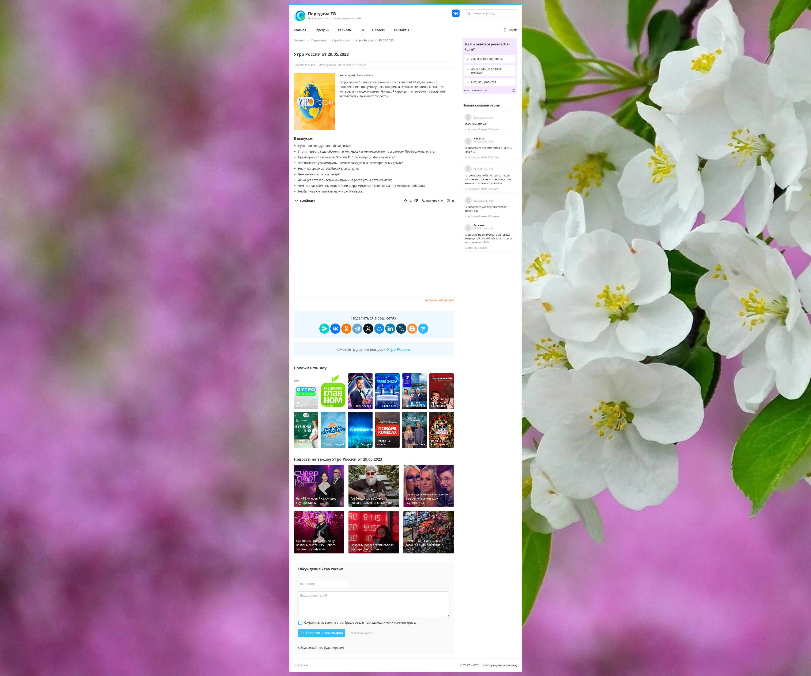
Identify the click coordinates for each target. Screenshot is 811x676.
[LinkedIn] (390, 329)
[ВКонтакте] (335, 329)
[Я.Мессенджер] (324, 329)
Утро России (341, 40)
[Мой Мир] (379, 329)
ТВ (362, 30)
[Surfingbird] (423, 329)
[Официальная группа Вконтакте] (456, 15)
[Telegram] (357, 329)
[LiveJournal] (401, 329)
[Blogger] (412, 329)
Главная (300, 30)
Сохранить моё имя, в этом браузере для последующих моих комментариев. (360, 622)
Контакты (401, 30)
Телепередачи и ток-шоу (499, 665)
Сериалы (345, 30)
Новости (378, 30)
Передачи (321, 30)
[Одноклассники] (346, 329)
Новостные (365, 75)
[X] (368, 329)
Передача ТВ (322, 13)
